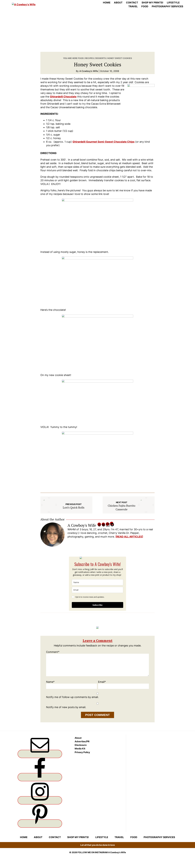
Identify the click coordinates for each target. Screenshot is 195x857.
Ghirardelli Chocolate (63, 96)
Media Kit (80, 748)
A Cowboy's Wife (117, 852)
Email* (102, 681)
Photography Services (159, 837)
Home (23, 837)
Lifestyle (101, 837)
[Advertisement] (97, 30)
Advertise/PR (82, 741)
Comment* (52, 651)
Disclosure (81, 745)
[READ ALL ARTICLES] (129, 536)
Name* (50, 681)
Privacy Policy (82, 752)
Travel (119, 837)
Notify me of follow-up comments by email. (72, 697)
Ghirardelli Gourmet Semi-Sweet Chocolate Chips (103, 141)
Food (133, 837)
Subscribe (97, 605)
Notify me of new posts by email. (66, 707)
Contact (55, 837)
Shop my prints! (78, 837)
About (78, 737)
